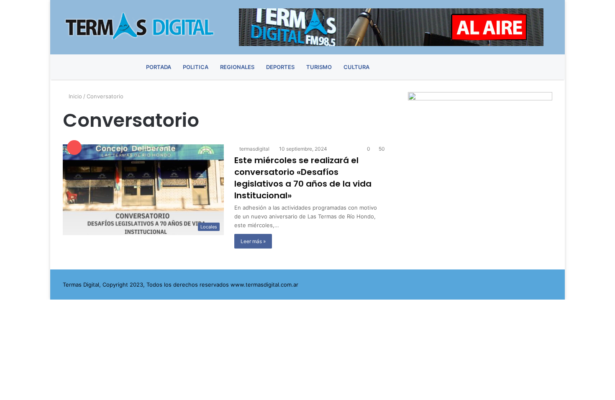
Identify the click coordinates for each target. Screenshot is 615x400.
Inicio (74, 96)
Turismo (319, 67)
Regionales (237, 67)
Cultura (356, 67)
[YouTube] (515, 66)
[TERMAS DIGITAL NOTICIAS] (140, 26)
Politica (195, 67)
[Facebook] (486, 66)
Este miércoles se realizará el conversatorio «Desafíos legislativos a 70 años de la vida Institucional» (303, 177)
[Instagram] (530, 66)
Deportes (280, 67)
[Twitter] (501, 66)
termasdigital (253, 149)
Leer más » (253, 241)
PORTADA (158, 67)
